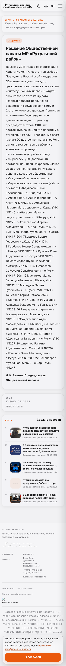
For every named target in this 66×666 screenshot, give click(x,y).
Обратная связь (25, 588)
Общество (14, 41)
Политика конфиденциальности (18, 594)
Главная (6, 559)
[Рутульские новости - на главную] (17, 6)
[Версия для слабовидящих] (46, 6)
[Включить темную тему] (38, 6)
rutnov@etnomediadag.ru (34, 577)
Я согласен (33, 657)
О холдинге (8, 588)
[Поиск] (30, 6)
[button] (60, 6)
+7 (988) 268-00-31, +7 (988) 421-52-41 (32, 571)
